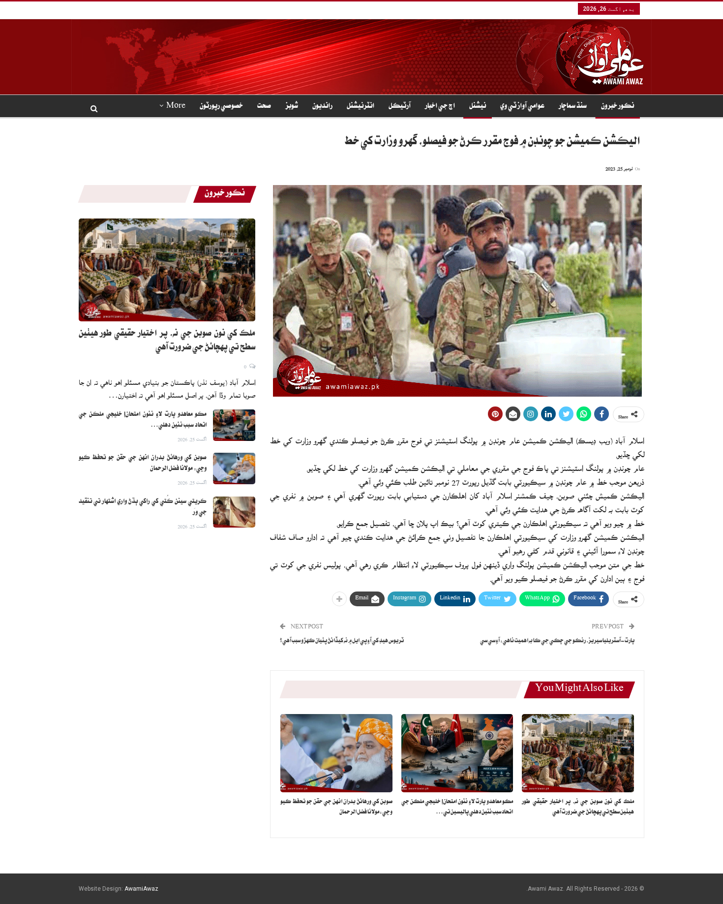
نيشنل (477, 106)
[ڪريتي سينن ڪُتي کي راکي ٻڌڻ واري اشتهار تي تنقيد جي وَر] (234, 512)
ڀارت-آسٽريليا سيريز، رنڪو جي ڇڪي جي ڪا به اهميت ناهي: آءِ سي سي (557, 641)
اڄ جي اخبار (440, 106)
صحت (264, 106)
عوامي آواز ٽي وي (522, 106)
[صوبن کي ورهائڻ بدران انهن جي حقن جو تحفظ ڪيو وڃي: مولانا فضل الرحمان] (336, 753)
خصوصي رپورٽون (221, 106)
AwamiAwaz (141, 888)
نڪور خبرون (617, 106)
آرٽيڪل (400, 106)
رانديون (322, 106)
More (175, 106)
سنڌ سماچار (573, 106)
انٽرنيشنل (360, 106)
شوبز (291, 106)
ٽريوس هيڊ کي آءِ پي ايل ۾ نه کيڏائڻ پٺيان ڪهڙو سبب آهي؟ (342, 641)
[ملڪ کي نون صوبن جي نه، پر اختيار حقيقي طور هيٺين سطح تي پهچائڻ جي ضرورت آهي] (578, 753)
